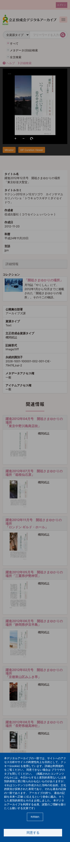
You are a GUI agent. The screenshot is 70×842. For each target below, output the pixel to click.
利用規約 (35, 816)
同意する (33, 832)
